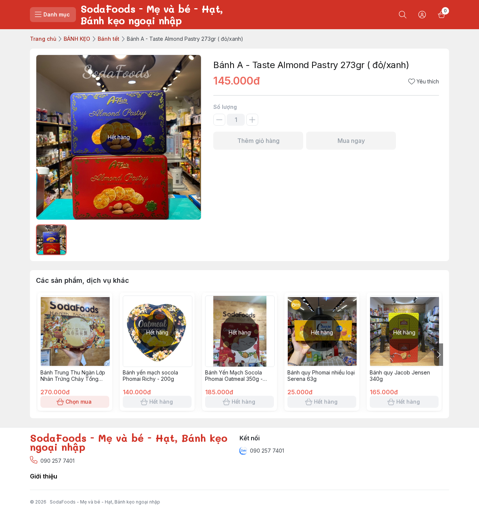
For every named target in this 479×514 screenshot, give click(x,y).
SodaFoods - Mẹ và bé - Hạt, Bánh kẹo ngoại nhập (105, 502)
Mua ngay (351, 140)
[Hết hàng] (157, 364)
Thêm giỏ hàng (258, 140)
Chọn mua (78, 401)
